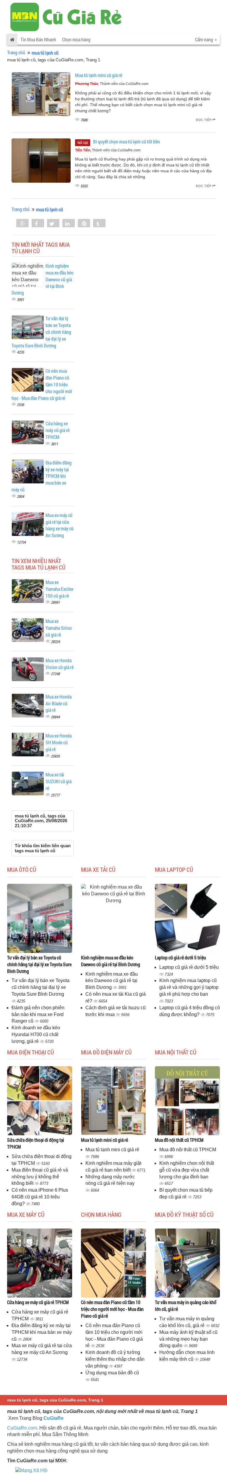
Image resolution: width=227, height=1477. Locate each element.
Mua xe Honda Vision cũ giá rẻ (60, 663)
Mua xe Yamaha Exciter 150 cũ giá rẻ (60, 589)
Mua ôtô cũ (21, 869)
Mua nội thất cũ (175, 1052)
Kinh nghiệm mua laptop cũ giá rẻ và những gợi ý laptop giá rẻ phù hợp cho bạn (188, 987)
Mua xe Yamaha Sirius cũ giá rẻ (59, 628)
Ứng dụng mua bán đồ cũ (112, 1372)
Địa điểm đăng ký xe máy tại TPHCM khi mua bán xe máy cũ (42, 1332)
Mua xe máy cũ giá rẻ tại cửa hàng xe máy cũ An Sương (60, 525)
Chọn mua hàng (76, 39)
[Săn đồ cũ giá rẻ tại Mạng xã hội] (31, 1470)
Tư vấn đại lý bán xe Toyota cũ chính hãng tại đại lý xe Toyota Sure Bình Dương (39, 964)
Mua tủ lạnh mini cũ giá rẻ (98, 75)
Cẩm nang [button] (204, 39)
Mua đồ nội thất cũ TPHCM (179, 1140)
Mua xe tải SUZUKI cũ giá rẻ (59, 781)
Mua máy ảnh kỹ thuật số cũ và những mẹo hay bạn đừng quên (188, 1339)
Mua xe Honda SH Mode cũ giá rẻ (59, 742)
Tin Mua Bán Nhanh (38, 39)
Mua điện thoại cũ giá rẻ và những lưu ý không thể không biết (40, 1176)
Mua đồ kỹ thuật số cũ (184, 1214)
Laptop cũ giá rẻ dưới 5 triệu (180, 957)
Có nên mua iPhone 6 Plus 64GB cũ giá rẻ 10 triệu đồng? (40, 1197)
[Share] (22, 223)
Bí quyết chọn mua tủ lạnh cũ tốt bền (126, 141)
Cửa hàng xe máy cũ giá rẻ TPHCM (57, 430)
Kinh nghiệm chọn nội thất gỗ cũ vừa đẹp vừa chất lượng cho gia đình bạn (186, 1170)
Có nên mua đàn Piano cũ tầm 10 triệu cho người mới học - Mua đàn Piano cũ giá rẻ (112, 1309)
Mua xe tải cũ (98, 869)
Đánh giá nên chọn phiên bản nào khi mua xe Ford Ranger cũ (38, 1014)
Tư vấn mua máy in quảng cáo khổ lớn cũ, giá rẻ (185, 1305)
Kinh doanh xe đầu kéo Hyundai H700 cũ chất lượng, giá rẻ (36, 1034)
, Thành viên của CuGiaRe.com (111, 84)
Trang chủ (16, 52)
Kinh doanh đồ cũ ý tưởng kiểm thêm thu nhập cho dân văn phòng (115, 1359)
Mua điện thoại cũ (30, 1052)
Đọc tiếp (204, 120)
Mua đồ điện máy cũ (106, 1052)
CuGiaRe (53, 1418)
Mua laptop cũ (174, 869)
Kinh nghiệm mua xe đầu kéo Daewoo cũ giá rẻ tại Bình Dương (110, 960)
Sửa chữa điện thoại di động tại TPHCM (35, 1143)
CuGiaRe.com (22, 1427)
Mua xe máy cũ (25, 1214)
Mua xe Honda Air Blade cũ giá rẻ (59, 703)
